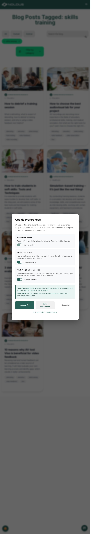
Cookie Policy (51, 312)
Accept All (24, 305)
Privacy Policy (39, 312)
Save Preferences (45, 305)
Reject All (66, 305)
